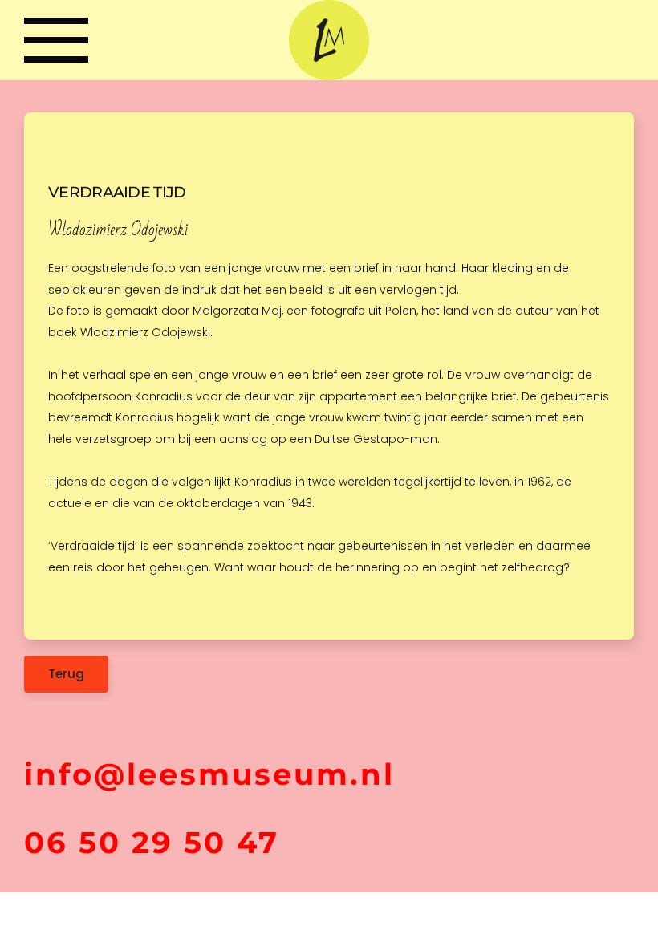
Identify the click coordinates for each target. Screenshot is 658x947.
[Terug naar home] (329, 40)
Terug (66, 673)
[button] (56, 40)
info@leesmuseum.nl (209, 774)
